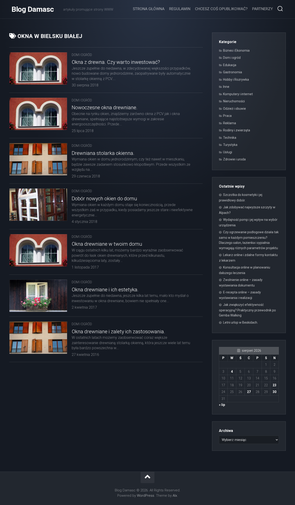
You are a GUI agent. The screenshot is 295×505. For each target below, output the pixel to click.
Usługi (227, 152)
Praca (227, 116)
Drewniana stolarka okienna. (103, 153)
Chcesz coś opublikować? (221, 8)
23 (274, 385)
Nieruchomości (234, 101)
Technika (229, 137)
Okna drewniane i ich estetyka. (105, 289)
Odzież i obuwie (234, 108)
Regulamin (179, 8)
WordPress (145, 495)
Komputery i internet (238, 94)
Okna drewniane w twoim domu (107, 244)
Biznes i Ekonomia (236, 50)
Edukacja (229, 65)
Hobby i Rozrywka (236, 79)
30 (274, 392)
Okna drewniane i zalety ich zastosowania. (118, 331)
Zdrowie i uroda (234, 159)
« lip (222, 405)
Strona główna (149, 8)
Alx (175, 495)
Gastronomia (232, 72)
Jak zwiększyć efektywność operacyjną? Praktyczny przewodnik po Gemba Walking (247, 310)
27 (249, 392)
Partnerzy (262, 8)
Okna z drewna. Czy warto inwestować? (116, 62)
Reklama (229, 123)
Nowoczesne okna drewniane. (104, 107)
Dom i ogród (82, 55)
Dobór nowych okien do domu (104, 198)
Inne (226, 87)
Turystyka (230, 145)
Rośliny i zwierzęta (236, 130)
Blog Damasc (33, 9)
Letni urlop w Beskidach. (240, 322)
